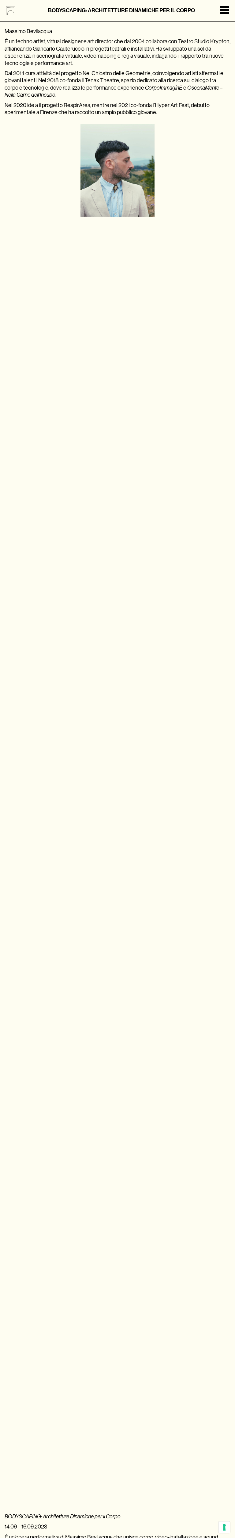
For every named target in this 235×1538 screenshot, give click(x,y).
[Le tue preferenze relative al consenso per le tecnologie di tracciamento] (224, 1527)
